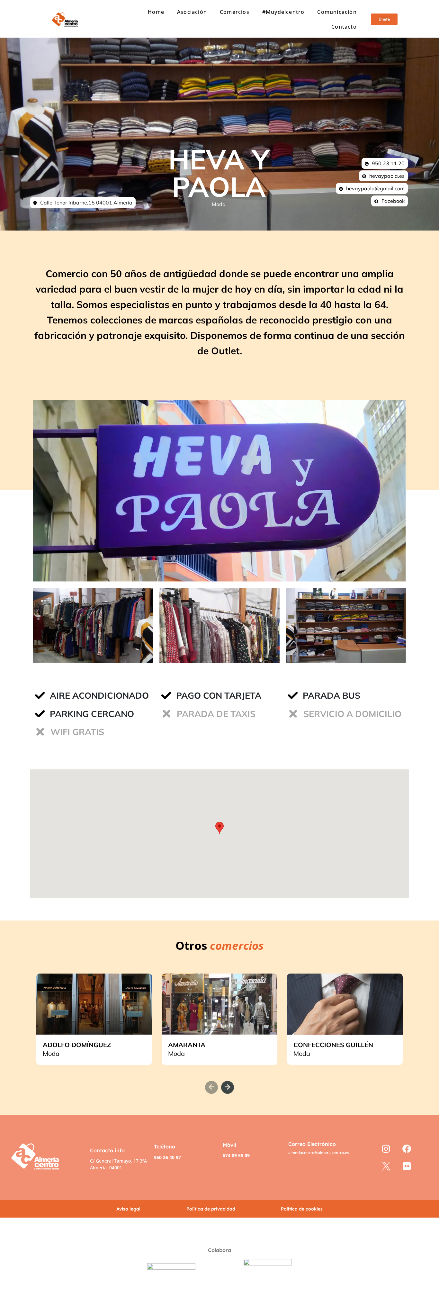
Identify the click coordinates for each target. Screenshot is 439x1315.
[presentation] (211, 1087)
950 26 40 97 (167, 1157)
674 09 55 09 (236, 1155)
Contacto (344, 26)
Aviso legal (128, 1209)
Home (156, 11)
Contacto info (107, 1150)
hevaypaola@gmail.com (375, 188)
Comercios (234, 11)
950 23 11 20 (388, 163)
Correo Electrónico (312, 1144)
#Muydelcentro (283, 11)
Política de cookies (302, 1209)
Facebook (393, 201)
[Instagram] (386, 1148)
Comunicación (336, 11)
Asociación (192, 11)
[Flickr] (407, 1166)
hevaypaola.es (387, 176)
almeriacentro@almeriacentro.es (318, 1152)
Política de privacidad (210, 1209)
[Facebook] (407, 1148)
